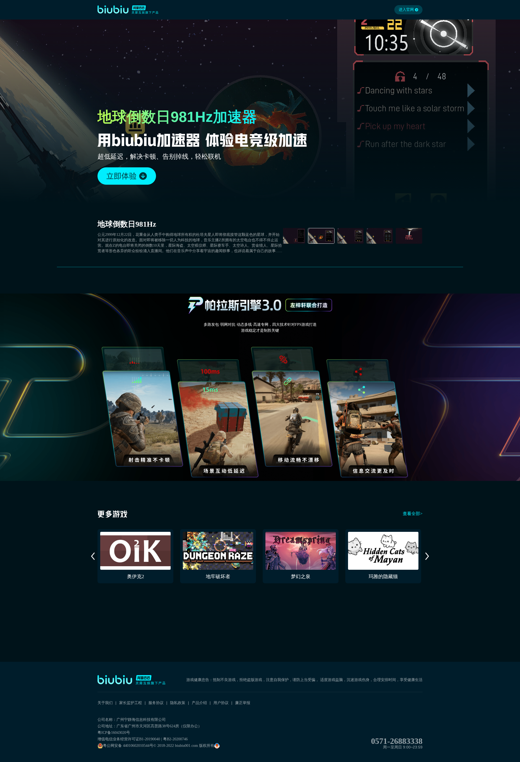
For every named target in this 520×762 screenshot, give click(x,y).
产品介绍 (199, 703)
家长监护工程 (130, 703)
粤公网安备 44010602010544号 (128, 746)
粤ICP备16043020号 (114, 733)
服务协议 (156, 703)
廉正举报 (242, 703)
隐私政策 (177, 703)
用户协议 (221, 703)
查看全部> (412, 513)
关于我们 (105, 703)
